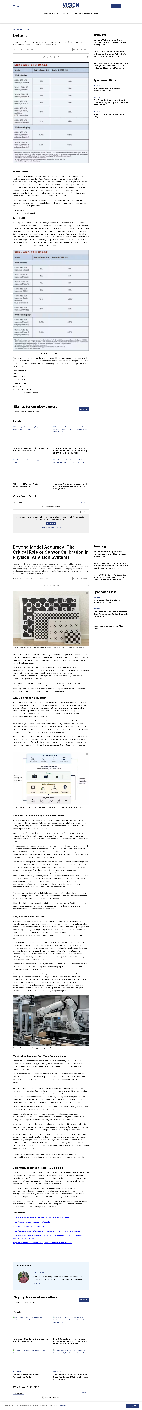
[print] (88, 57)
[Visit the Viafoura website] (84, 512)
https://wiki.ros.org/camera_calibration (28, 1244)
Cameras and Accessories (32, 19)
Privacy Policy (63, 1405)
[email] (58, 57)
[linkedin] (47, 57)
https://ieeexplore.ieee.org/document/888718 (32, 1240)
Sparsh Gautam (19, 578)
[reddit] (54, 57)
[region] (51, 507)
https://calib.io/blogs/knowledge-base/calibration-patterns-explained (41, 1235)
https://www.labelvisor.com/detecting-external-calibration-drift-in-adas (42, 1261)
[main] (71, 1406)
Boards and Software (111, 19)
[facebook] (44, 57)
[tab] (18, 502)
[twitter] (51, 57)
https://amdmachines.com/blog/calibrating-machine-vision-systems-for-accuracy (46, 1249)
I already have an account (51, 528)
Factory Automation (53, 19)
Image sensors (18, 541)
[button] (14, 6)
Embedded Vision (94, 19)
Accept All (132, 1406)
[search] (18, 6)
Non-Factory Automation (74, 19)
